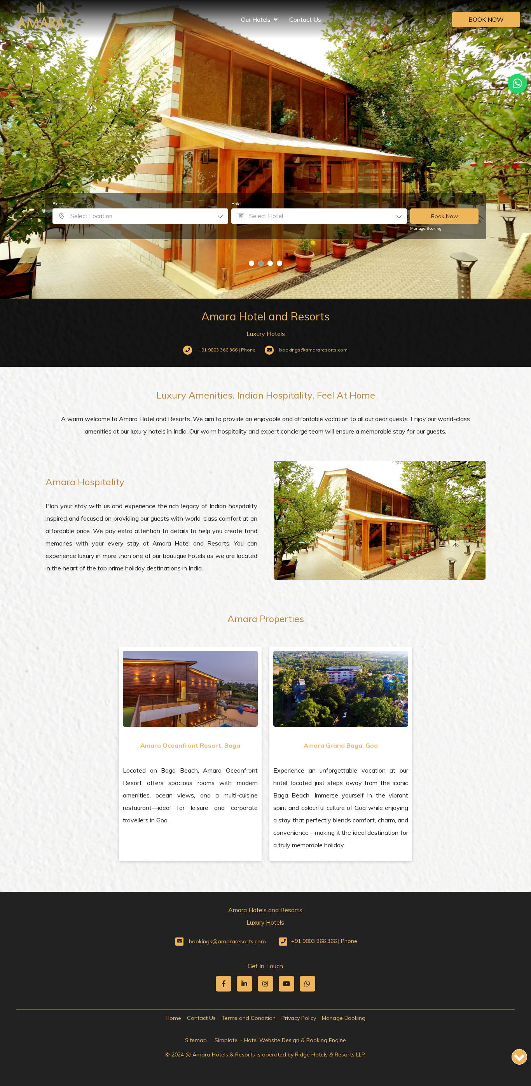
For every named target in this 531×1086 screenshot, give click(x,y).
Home (173, 1017)
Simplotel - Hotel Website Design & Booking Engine (280, 1040)
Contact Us (305, 19)
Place (57, 203)
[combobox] (140, 216)
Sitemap (196, 1040)
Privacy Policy (298, 1017)
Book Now (486, 19)
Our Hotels (256, 19)
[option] (190, 754)
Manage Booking (426, 228)
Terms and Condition (249, 1017)
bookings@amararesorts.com (227, 941)
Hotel (236, 203)
